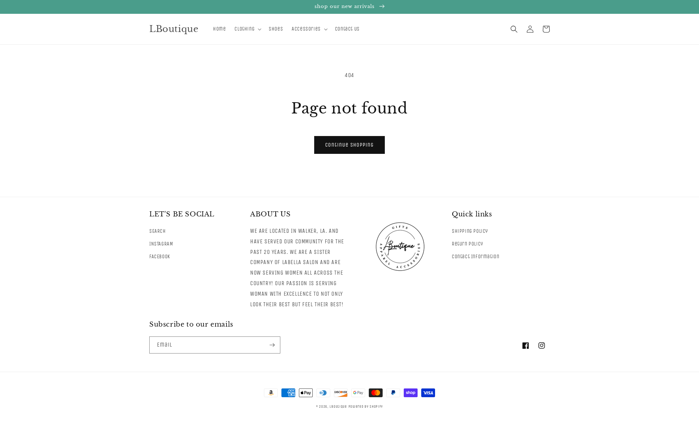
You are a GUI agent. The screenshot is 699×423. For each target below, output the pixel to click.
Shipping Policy (470, 231)
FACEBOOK (159, 257)
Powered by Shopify (365, 406)
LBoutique (338, 406)
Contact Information (475, 257)
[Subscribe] (272, 345)
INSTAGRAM (161, 244)
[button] (247, 29)
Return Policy (467, 244)
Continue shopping (349, 144)
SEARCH (157, 231)
